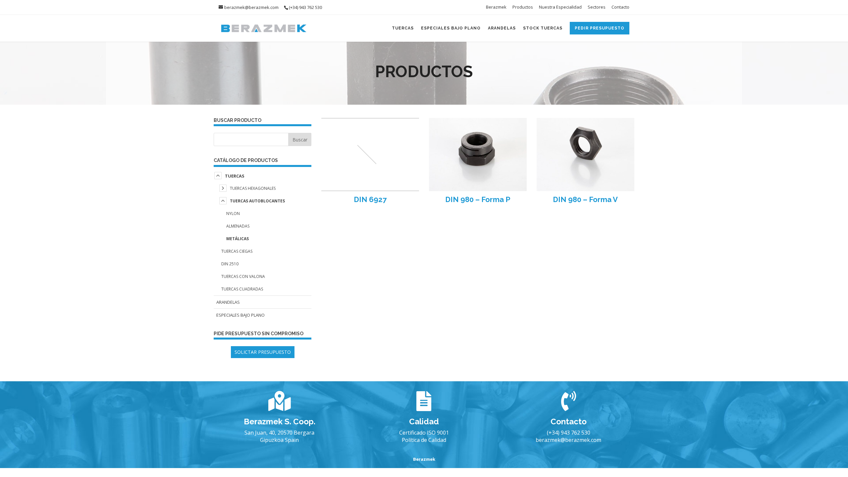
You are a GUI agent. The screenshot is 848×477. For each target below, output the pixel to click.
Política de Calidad (424, 440)
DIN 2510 (229, 264)
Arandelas (502, 28)
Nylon (233, 213)
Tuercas (403, 28)
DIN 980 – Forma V (585, 199)
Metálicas (237, 238)
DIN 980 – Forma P (477, 199)
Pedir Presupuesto (599, 28)
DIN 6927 (370, 199)
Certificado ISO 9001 (424, 432)
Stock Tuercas (542, 28)
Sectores (597, 7)
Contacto (620, 7)
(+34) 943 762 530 (568, 432)
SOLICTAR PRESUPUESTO (263, 352)
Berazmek (496, 7)
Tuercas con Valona (243, 276)
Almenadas (237, 226)
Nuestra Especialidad (560, 7)
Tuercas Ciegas (236, 251)
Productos (522, 7)
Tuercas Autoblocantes (257, 201)
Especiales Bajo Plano (451, 28)
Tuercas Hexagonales (253, 188)
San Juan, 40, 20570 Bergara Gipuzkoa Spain (279, 436)
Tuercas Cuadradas (242, 289)
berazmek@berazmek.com (568, 440)
